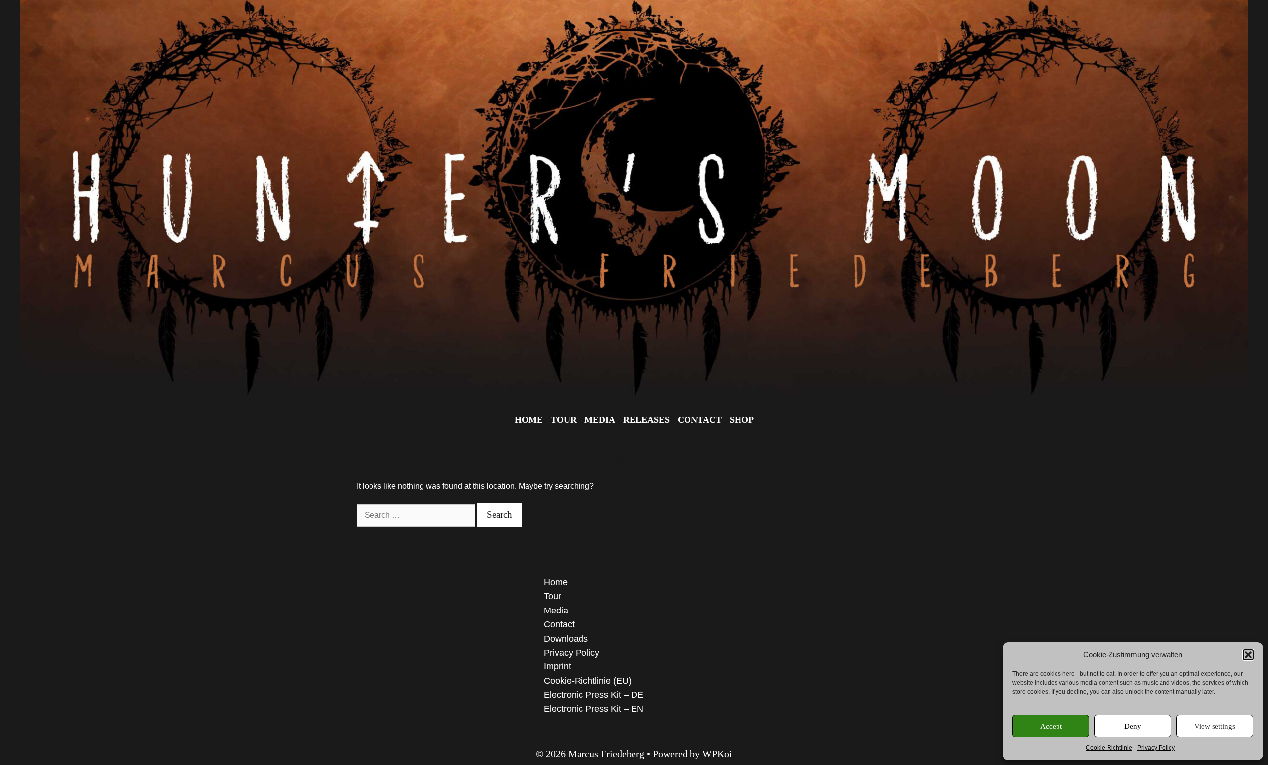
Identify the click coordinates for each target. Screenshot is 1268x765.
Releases (646, 420)
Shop (742, 420)
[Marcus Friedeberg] (634, 197)
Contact (700, 420)
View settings (1214, 726)
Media (599, 420)
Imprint (557, 666)
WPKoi (717, 753)
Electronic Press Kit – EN (593, 709)
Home (529, 420)
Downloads (566, 639)
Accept (1051, 726)
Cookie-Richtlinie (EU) (588, 681)
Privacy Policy (1156, 747)
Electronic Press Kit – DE (593, 695)
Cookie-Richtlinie (1109, 747)
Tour (564, 420)
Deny (1132, 726)
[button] (1248, 655)
